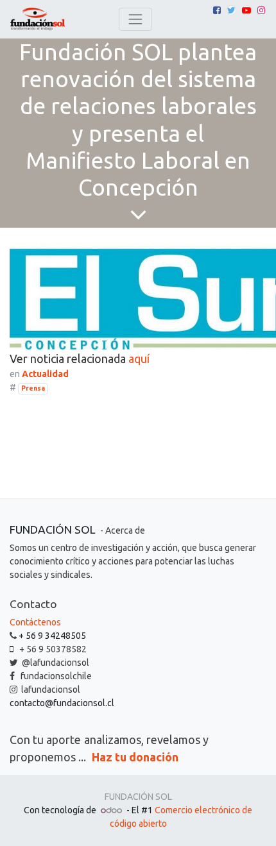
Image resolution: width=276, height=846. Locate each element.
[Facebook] (216, 10)
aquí (139, 358)
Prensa (33, 388)
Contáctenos (35, 622)
